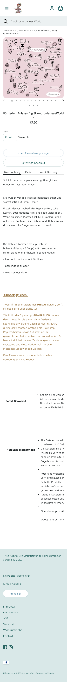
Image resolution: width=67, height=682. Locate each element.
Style (5, 131)
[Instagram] (11, 646)
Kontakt (8, 636)
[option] (33, 67)
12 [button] (55, 100)
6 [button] (31, 100)
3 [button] (20, 100)
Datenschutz (11, 612)
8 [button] (39, 100)
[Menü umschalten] (6, 8)
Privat (8, 137)
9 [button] (43, 100)
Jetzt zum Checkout (33, 162)
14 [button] (33, 105)
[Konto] (52, 6)
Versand (8, 624)
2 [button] (16, 100)
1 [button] (12, 101)
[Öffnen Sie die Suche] (5, 21)
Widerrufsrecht (12, 630)
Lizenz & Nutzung (47, 172)
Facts (28, 172)
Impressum (10, 607)
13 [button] (29, 105)
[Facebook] (5, 646)
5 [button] (27, 100)
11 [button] (51, 100)
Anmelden (15, 593)
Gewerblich (24, 137)
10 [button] (47, 100)
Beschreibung (12, 172)
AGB (5, 618)
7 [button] (35, 100)
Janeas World (29, 673)
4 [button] (24, 100)
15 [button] (37, 105)
